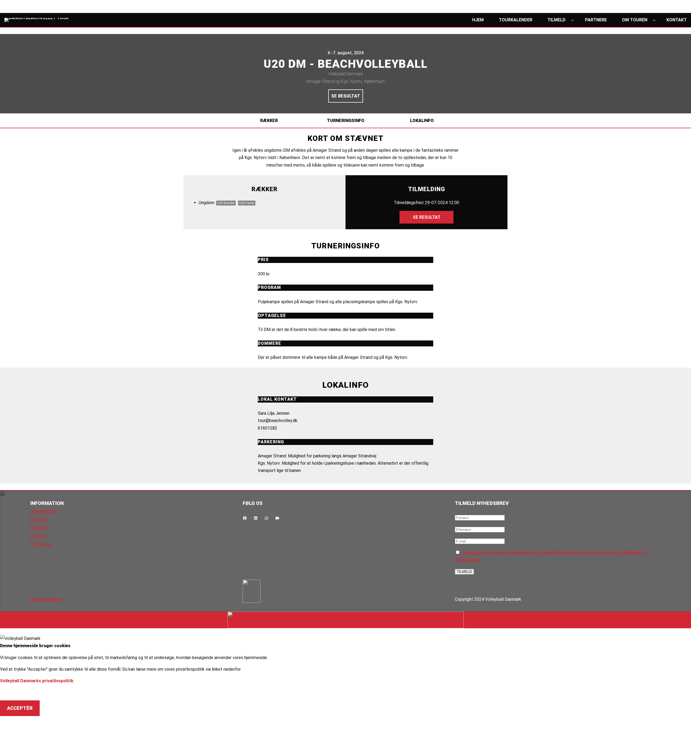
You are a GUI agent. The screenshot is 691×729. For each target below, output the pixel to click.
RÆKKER (269, 120)
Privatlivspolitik (46, 599)
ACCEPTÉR (20, 708)
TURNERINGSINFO (345, 120)
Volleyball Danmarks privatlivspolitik (36, 680)
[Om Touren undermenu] (654, 20)
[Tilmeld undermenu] (572, 20)
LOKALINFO (422, 120)
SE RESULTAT (345, 96)
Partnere (39, 519)
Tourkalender (43, 511)
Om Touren (41, 544)
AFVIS (14, 692)
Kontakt (38, 536)
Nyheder (38, 527)
